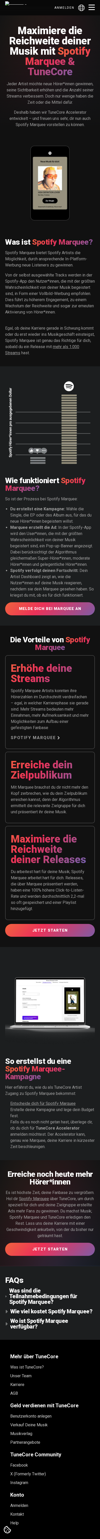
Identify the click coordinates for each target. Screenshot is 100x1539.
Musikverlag (21, 1433)
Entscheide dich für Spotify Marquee (43, 1103)
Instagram (19, 1482)
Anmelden (64, 7)
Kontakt (17, 1514)
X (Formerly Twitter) (28, 1473)
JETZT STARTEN (50, 930)
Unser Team (21, 1375)
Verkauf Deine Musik (29, 1424)
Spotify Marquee (33, 737)
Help (14, 1523)
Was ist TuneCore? (27, 1367)
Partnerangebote (25, 1442)
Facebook (19, 1465)
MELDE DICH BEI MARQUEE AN (50, 608)
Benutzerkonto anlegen (31, 1416)
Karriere (17, 1384)
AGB (14, 1393)
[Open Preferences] (7, 1530)
